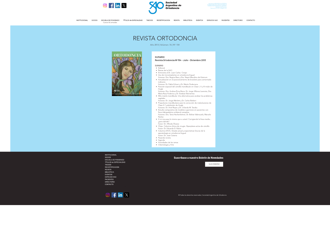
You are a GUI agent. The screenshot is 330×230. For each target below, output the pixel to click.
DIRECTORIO (110, 182)
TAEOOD (108, 165)
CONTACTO (109, 184)
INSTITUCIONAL (111, 155)
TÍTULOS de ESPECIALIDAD (115, 162)
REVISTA (108, 170)
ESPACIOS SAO (110, 177)
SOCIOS (108, 157)
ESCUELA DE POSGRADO (114, 160)
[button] (82, 20)
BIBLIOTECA (109, 172)
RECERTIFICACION (112, 167)
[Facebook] (111, 5)
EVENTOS (108, 174)
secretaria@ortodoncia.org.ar (128, 186)
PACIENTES (109, 179)
